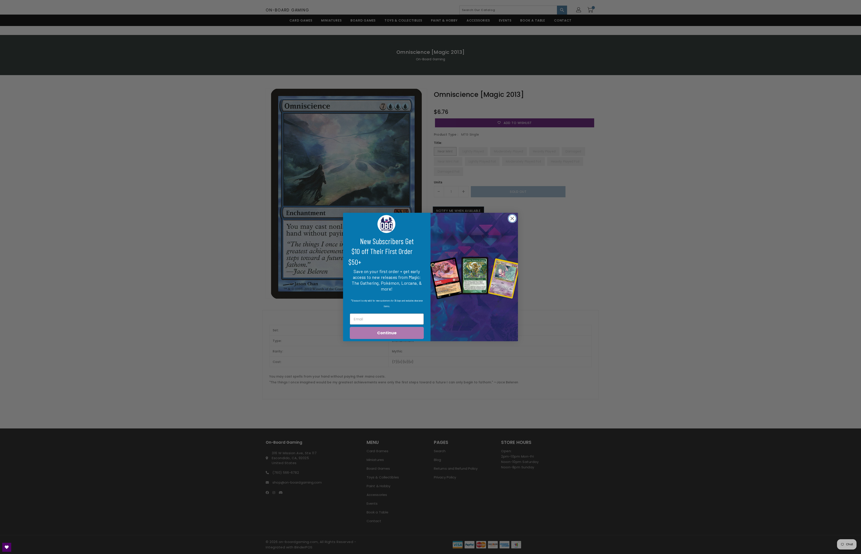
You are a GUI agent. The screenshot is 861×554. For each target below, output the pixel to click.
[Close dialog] (512, 218)
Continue (387, 333)
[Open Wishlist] (6, 547)
